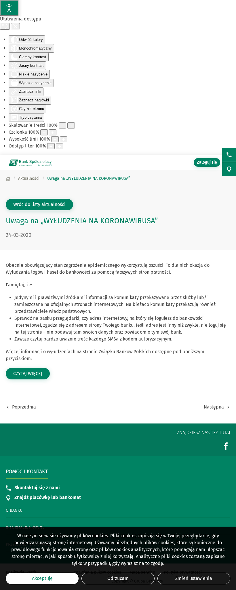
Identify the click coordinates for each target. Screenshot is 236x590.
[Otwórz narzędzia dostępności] (9, 8)
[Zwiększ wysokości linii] (63, 139)
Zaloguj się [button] (207, 162)
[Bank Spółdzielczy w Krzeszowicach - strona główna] (30, 162)
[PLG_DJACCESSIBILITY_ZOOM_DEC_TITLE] (62, 125)
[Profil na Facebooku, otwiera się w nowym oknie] (226, 446)
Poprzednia (24, 407)
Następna (214, 407)
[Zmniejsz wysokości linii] (55, 139)
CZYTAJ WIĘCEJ (31, 373)
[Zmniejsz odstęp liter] (51, 146)
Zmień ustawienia (193, 578)
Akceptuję (42, 578)
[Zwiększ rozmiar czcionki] (52, 132)
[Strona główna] (8, 178)
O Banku (14, 510)
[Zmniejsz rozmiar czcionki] (44, 132)
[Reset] (5, 26)
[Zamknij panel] (15, 26)
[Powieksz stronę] (71, 125)
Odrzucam (118, 578)
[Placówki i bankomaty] (229, 169)
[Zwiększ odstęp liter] (59, 146)
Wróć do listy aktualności (39, 204)
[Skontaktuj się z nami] (229, 155)
